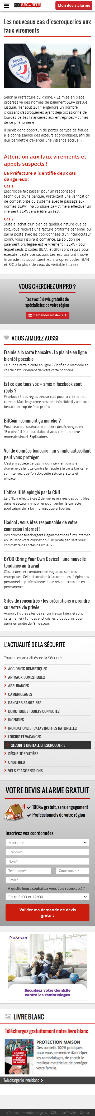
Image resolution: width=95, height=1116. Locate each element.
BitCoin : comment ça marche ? (32, 420)
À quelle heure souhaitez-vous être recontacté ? (46, 888)
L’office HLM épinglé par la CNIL (32, 492)
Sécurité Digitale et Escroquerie (38, 745)
